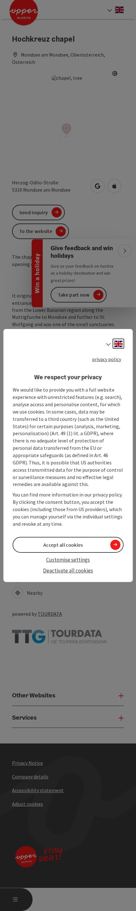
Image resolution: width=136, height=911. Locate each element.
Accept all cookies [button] (63, 545)
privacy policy (106, 359)
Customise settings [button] (68, 559)
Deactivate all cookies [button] (68, 570)
